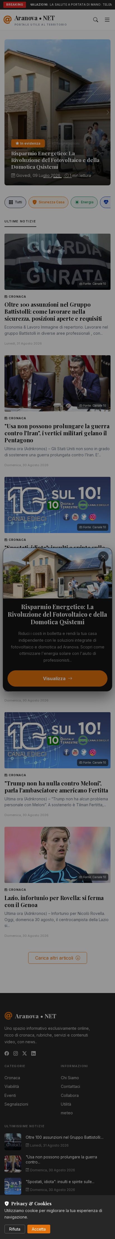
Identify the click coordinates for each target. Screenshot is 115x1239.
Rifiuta (14, 1229)
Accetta (39, 1229)
